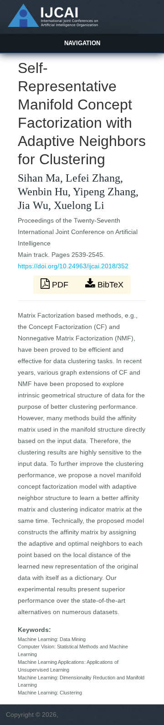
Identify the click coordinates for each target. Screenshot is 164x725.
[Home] (52, 24)
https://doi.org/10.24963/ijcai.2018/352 (73, 266)
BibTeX (109, 284)
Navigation (82, 43)
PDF (60, 284)
